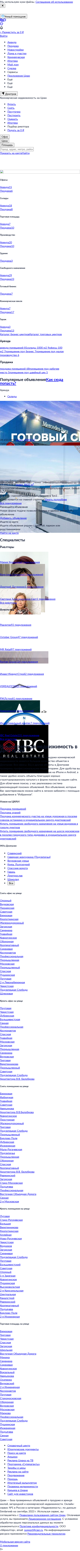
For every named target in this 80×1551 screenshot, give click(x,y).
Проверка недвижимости (22, 1486)
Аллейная (6, 1234)
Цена (4, 140)
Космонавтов (8, 952)
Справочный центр (18, 1445)
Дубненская (7, 1015)
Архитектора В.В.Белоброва (17, 1112)
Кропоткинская (9, 919)
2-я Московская (9, 1201)
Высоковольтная (10, 1287)
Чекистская (7, 986)
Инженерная (7, 1145)
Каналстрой (7, 1298)
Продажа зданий (10, 812)
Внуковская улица (18, 860)
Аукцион (12, 1456)
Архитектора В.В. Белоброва (17, 1079)
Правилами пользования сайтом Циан (42, 1515)
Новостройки (15, 49)
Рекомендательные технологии (46, 1533)
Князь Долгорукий (18, 864)
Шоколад (13, 879)
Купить (11, 104)
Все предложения (11, 503)
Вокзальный (7, 1372)
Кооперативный (9, 945)
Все (11, 883)
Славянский (14, 853)
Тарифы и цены (16, 1468)
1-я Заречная (7, 1275)
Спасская (5, 971)
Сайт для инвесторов (20, 1494)
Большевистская (10, 1019)
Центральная (8, 1294)
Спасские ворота (17, 868)
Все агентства (8, 739)
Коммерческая (16, 57)
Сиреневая (6, 949)
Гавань (11, 872)
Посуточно (13, 111)
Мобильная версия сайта (15, 1541)
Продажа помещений (13, 808)
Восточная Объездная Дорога (18, 1194)
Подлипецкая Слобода (14, 989)
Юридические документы (23, 1449)
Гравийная (6, 934)
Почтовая (5, 978)
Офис (4, 136)
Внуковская (7, 904)
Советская (6, 911)
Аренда (11, 42)
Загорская (6, 926)
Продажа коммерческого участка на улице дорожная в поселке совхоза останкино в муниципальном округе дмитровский (38, 818)
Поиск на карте (16, 1453)
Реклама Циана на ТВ (20, 1460)
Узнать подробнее (56, 499)
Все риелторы (8, 602)
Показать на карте (11, 153)
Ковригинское (8, 937)
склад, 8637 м (25, 484)
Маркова (5, 1413)
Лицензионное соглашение (44, 1518)
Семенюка (6, 930)
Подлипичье (7, 1153)
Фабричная (6, 1097)
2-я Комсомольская (11, 1290)
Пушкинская (7, 975)
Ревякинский (7, 1175)
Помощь (12, 1479)
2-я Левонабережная (12, 982)
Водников (6, 1246)
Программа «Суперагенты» (23, 1464)
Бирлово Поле (8, 1138)
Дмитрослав (15, 875)
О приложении (9, 1545)
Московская (7, 963)
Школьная (6, 1350)
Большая (5, 1223)
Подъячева (6, 1186)
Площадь (7, 145)
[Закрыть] (2, 6)
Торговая (5, 1060)
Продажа (13, 46)
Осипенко (6, 1379)
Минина (5, 1357)
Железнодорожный (12, 922)
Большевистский (10, 1264)
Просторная (7, 1119)
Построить (13, 115)
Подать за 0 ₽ (15, 130)
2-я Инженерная (10, 1316)
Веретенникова (9, 1064)
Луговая (5, 1216)
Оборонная (7, 941)
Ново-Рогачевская (11, 1238)
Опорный (5, 900)
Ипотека (12, 61)
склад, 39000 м (25, 440)
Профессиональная (11, 956)
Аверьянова (7, 1108)
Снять (11, 108)
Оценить (12, 119)
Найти (26, 153)
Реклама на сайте (17, 1471)
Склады (12, 396)
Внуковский (7, 1383)
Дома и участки (16, 53)
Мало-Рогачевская (11, 1149)
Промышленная (9, 960)
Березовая (6, 915)
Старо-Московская (11, 1183)
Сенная (4, 1023)
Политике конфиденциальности (39, 1526)
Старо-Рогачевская (11, 1220)
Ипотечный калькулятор (22, 1482)
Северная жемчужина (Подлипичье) (29, 857)
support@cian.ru (33, 1530)
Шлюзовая (6, 993)
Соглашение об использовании (54, 2)
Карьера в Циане (17, 1490)
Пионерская (7, 908)
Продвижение (15, 1475)
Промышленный (10, 967)
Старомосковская (10, 1398)
